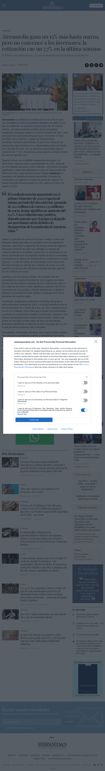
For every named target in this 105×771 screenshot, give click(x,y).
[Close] (96, 342)
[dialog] (52, 385)
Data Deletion (38, 429)
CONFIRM (34, 420)
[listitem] (52, 377)
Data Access (52, 429)
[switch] (84, 382)
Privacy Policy (67, 429)
